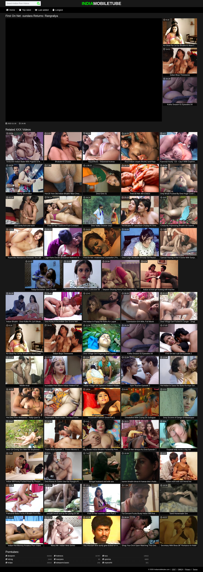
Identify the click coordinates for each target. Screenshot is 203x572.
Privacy (188, 569)
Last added (43, 10)
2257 (174, 569)
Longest (59, 10)
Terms (195, 569)
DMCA (180, 569)
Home (12, 10)
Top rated (26, 10)
